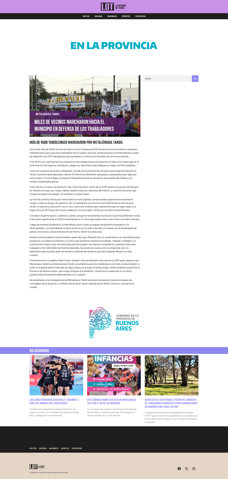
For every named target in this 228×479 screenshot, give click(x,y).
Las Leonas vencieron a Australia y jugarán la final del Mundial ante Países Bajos (54, 401)
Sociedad (98, 16)
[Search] (195, 78)
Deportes (126, 16)
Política (86, 16)
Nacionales (112, 16)
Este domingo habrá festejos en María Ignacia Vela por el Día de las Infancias (111, 401)
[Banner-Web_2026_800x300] (114, 341)
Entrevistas (140, 16)
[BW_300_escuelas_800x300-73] (114, 64)
